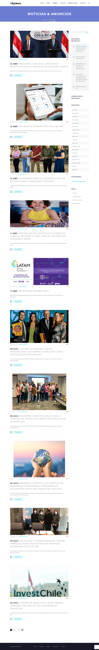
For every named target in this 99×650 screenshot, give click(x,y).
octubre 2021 (75, 123)
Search (87, 32)
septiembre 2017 (76, 163)
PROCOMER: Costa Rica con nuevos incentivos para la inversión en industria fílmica (81, 49)
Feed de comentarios (78, 200)
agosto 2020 (75, 136)
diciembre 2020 (75, 129)
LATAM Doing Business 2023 (81, 87)
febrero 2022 (75, 120)
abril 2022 (74, 116)
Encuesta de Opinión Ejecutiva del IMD (80, 57)
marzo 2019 (75, 143)
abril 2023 (74, 110)
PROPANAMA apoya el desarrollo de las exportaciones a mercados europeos (81, 66)
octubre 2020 (75, 133)
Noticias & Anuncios (23, 59)
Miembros (42, 646)
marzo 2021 (75, 126)
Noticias (48, 646)
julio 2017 (74, 166)
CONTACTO (83, 3)
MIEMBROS (55, 3)
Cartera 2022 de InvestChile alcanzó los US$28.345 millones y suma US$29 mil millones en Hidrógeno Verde (81, 78)
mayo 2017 (74, 169)
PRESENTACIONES (72, 3)
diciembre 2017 (75, 159)
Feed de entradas (77, 196)
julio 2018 (74, 153)
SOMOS (48, 3)
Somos (35, 646)
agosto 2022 (75, 113)
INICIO (42, 3)
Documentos (55, 646)
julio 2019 (74, 139)
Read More (18, 75)
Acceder (75, 193)
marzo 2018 (75, 156)
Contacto (63, 646)
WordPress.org (76, 203)
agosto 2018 (75, 149)
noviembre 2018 (76, 146)
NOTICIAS (63, 3)
